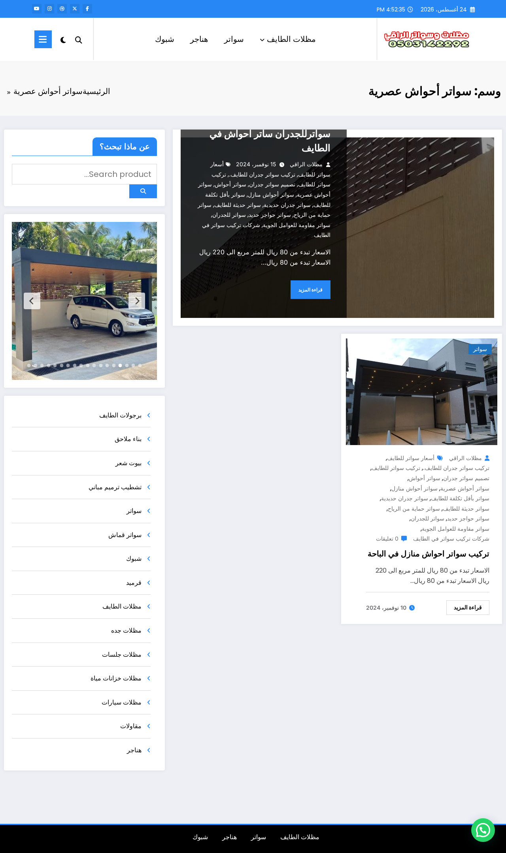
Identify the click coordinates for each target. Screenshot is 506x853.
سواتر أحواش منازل (271, 194)
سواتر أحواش (230, 184)
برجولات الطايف (120, 415)
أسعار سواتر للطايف (410, 458)
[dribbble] (62, 8)
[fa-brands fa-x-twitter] (74, 8)
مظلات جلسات (122, 654)
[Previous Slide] (136, 301)
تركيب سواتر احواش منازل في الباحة (428, 553)
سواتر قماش (125, 534)
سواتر (234, 39)
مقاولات (131, 726)
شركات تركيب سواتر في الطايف (451, 538)
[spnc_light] (63, 39)
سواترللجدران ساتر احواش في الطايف (270, 141)
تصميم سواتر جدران (272, 184)
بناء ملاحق (128, 438)
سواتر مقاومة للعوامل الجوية (296, 225)
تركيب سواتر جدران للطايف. (262, 174)
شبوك (164, 39)
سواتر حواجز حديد (270, 214)
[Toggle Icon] (43, 39)
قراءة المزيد (310, 290)
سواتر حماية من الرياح (414, 508)
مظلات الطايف (291, 39)
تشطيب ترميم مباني (115, 487)
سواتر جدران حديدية (287, 204)
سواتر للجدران (229, 214)
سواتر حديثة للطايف (237, 204)
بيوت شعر (128, 463)
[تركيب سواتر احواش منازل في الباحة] (421, 391)
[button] (483, 830)
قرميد (134, 582)
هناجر (199, 39)
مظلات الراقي (306, 164)
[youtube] (37, 8)
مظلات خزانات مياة (116, 678)
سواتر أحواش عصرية (464, 488)
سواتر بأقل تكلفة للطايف (460, 498)
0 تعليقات (387, 538)
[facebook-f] (87, 8)
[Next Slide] (32, 301)
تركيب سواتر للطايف (396, 467)
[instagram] (49, 8)
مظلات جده (126, 630)
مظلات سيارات (122, 702)
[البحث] (78, 39)
